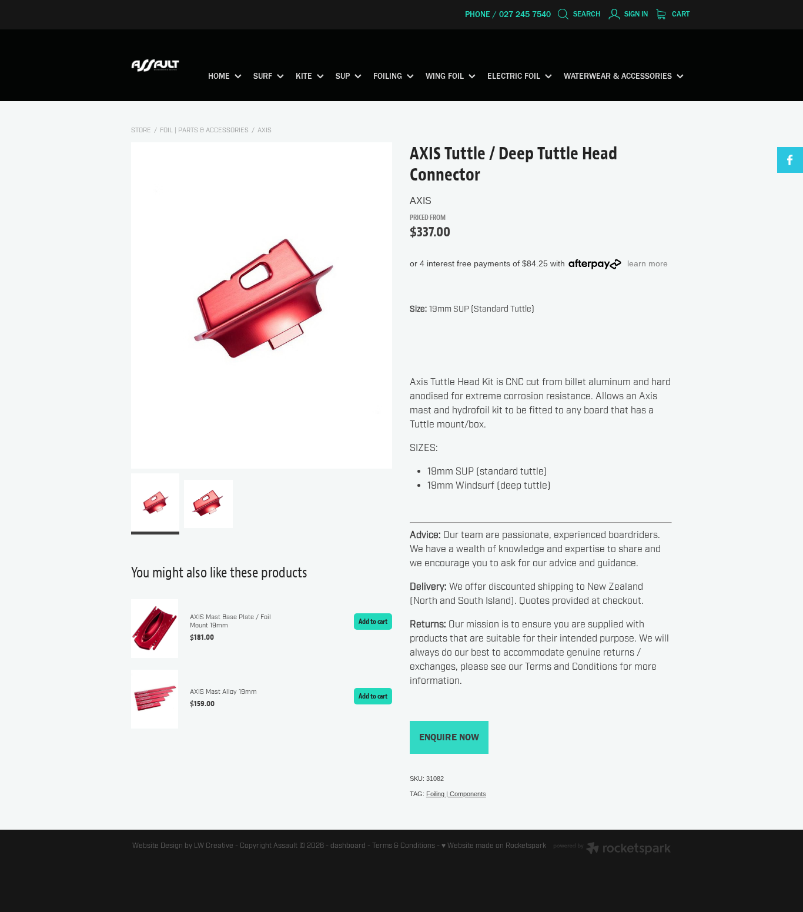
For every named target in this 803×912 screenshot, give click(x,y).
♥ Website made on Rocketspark (493, 845)
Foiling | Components (456, 793)
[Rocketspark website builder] (612, 849)
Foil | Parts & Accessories (204, 130)
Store (141, 130)
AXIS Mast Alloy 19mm (223, 692)
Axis (264, 130)
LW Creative (213, 845)
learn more (647, 263)
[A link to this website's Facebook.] (790, 160)
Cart (680, 13)
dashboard (348, 845)
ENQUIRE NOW (449, 737)
